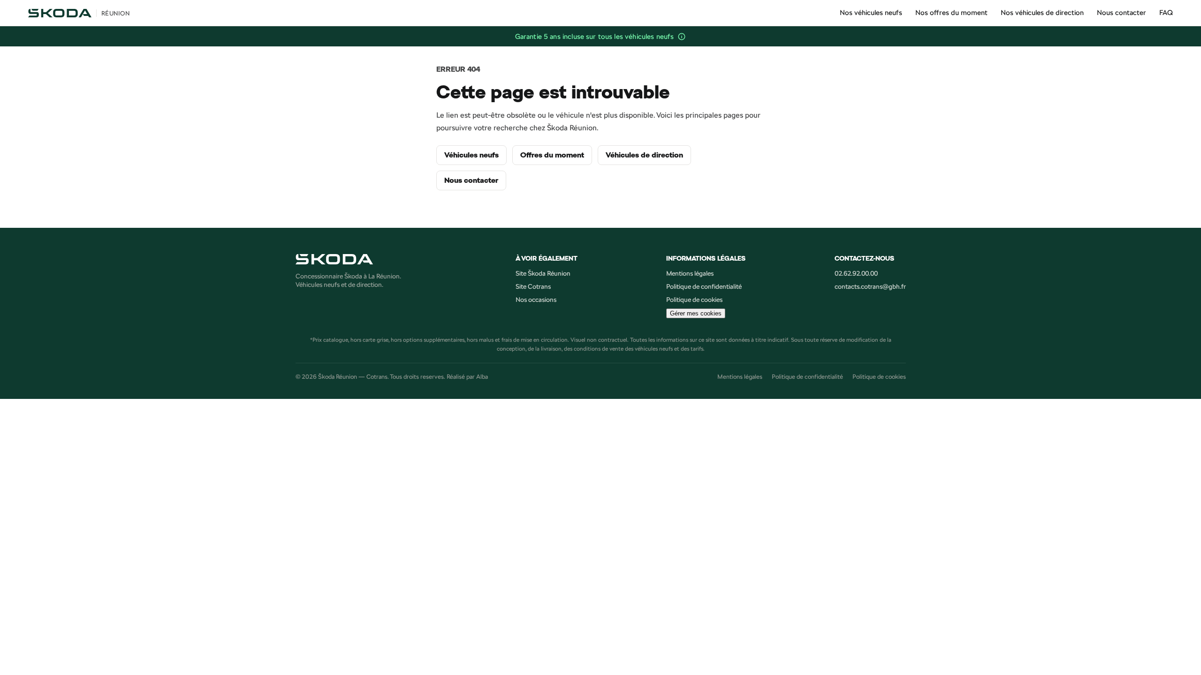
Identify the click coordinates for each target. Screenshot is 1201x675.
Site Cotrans (533, 286)
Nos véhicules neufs (871, 12)
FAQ (1166, 12)
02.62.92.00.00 (856, 273)
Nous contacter (1121, 12)
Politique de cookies (694, 299)
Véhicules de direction (644, 155)
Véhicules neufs (471, 155)
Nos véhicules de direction (1042, 12)
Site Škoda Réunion (543, 273)
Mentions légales (690, 273)
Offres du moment (552, 155)
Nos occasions (536, 299)
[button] (681, 36)
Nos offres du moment (951, 12)
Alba (482, 376)
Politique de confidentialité (704, 286)
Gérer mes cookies (696, 313)
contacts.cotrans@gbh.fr (870, 286)
